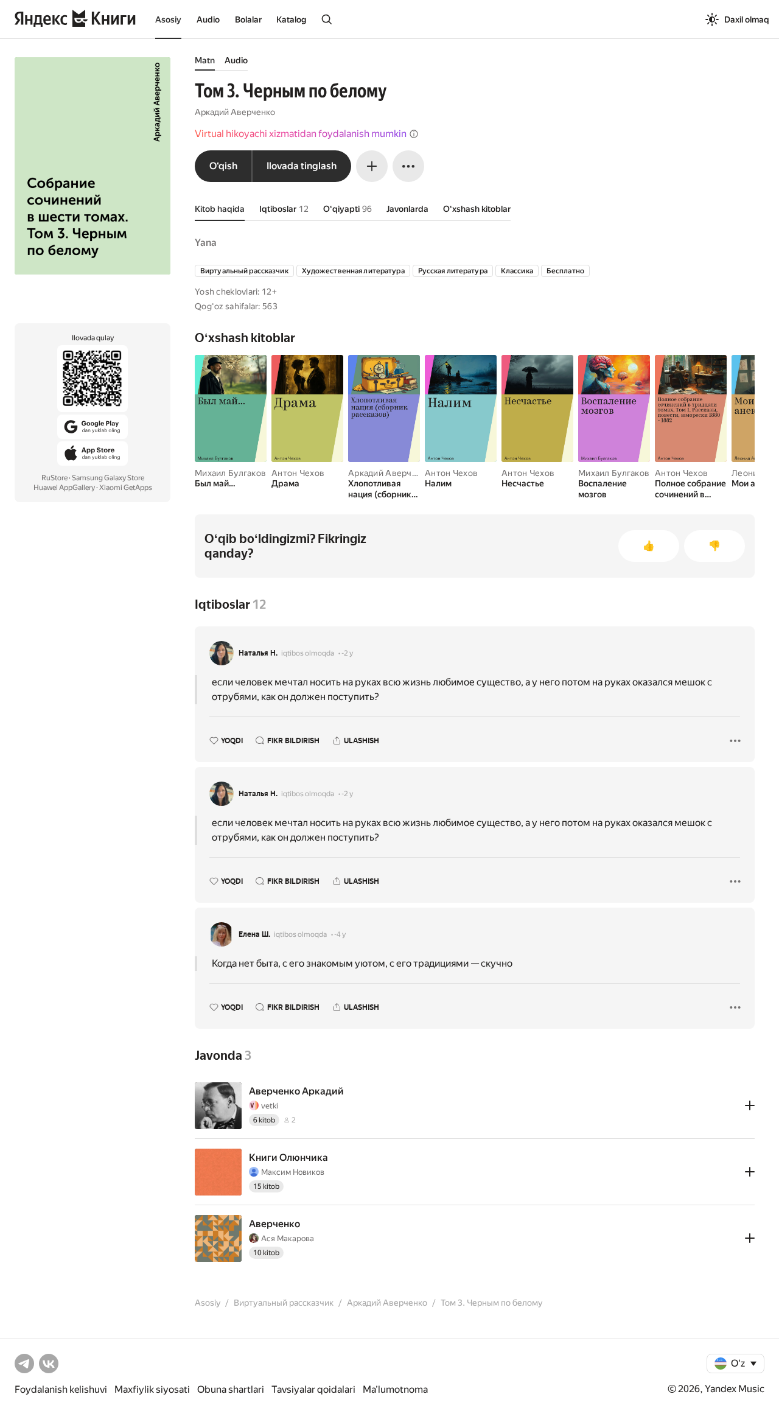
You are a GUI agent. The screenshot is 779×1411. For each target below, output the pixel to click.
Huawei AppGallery (64, 487)
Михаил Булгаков (230, 473)
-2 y (347, 653)
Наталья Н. (258, 653)
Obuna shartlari (230, 1389)
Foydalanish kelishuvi (61, 1389)
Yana (206, 242)
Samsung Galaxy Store (108, 478)
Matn (205, 60)
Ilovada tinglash (302, 166)
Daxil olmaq (746, 19)
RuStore (54, 478)
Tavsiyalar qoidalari (313, 1389)
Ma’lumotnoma (395, 1389)
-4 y (340, 934)
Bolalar (248, 19)
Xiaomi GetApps (125, 487)
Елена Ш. (254, 934)
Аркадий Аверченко (235, 112)
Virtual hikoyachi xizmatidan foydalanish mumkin (301, 133)
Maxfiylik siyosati (152, 1389)
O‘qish (223, 166)
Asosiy (168, 19)
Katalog (291, 19)
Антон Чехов (297, 473)
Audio (208, 19)
